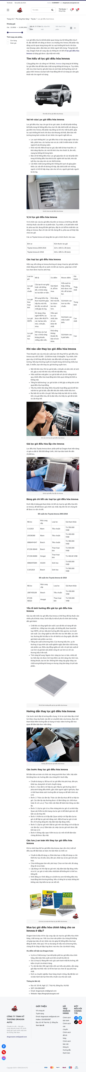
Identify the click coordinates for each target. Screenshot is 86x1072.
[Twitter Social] (80, 1018)
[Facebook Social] (76, 1018)
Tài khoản (9, 3)
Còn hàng (13, 40)
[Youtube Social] (80, 1022)
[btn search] (52, 10)
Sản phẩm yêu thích (20, 3)
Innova (58, 64)
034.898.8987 (46, 1019)
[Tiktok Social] (76, 1022)
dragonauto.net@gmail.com (71, 3)
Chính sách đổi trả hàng (67, 1035)
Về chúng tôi (40, 1010)
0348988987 (55, 3)
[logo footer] (17, 1008)
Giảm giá (13, 43)
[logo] (19, 10)
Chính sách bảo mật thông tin (67, 1044)
